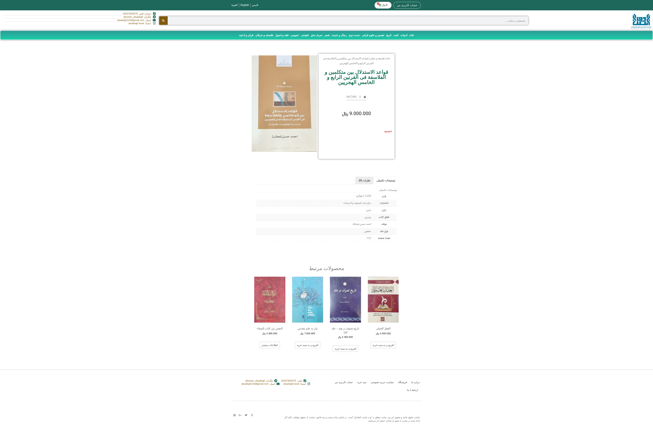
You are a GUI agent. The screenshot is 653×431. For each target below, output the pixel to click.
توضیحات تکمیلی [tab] (385, 180)
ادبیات (403, 35)
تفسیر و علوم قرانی (373, 35)
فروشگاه (402, 382)
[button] (356, 98)
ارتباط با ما (412, 390)
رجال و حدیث (339, 35)
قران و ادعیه (246, 35)
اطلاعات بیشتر (270, 345)
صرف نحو (316, 35)
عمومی (295, 35)
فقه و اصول (282, 35)
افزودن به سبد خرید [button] (383, 345)
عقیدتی (305, 35)
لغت (396, 35)
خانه (411, 35)
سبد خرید (361, 382)
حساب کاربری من (407, 5)
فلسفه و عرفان (264, 35)
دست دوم (354, 35)
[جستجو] (163, 20)
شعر (327, 35)
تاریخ (388, 35)
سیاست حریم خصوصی (382, 382)
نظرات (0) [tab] (364, 180)
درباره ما (415, 382)
